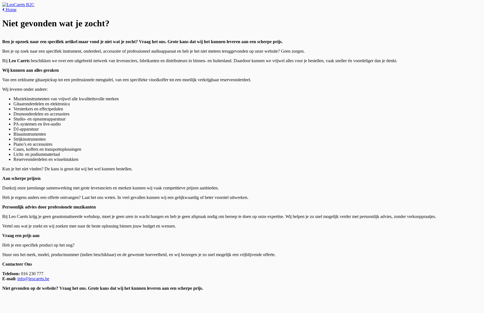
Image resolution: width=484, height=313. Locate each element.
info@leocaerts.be (33, 278)
